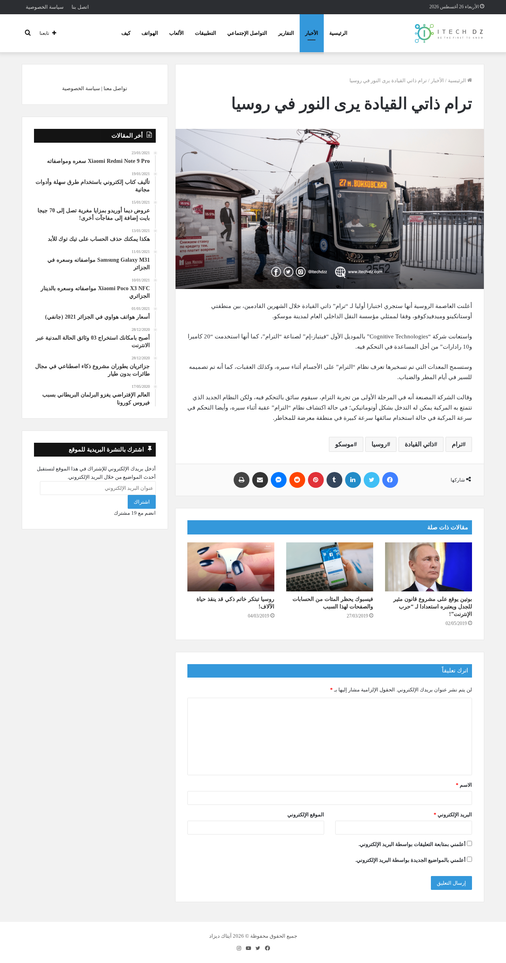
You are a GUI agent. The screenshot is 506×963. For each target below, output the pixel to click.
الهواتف (150, 33)
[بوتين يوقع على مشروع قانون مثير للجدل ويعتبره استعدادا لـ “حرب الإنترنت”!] (428, 566)
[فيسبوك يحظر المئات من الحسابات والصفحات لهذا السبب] (329, 566)
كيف (125, 33)
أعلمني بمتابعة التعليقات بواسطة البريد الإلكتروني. (412, 844)
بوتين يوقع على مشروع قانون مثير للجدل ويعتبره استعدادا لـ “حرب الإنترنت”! (432, 606)
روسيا (379, 444)
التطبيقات (205, 33)
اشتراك (142, 502)
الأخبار (311, 33)
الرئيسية (338, 33)
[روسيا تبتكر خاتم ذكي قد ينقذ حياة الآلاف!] (230, 566)
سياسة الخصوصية (45, 7)
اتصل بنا (80, 7)
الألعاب (176, 33)
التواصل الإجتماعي (247, 33)
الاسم (464, 785)
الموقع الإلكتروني (305, 815)
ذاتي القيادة (419, 444)
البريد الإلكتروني (453, 815)
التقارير (286, 33)
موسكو (344, 444)
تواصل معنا (115, 88)
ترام (457, 444)
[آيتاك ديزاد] (449, 33)
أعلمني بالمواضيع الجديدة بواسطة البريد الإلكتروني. (410, 860)
